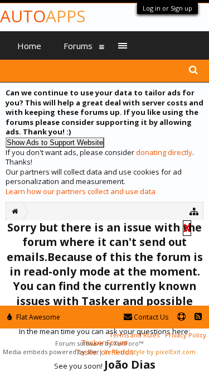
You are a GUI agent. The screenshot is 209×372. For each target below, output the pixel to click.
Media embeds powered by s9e (50, 351)
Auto (42, 15)
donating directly (164, 152)
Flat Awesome (37, 317)
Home (29, 45)
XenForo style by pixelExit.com (150, 351)
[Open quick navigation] (194, 211)
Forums (78, 45)
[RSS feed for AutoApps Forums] (198, 317)
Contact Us (150, 317)
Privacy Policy (185, 335)
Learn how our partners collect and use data (80, 191)
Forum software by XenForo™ (99, 343)
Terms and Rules (134, 335)
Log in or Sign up (167, 8)
